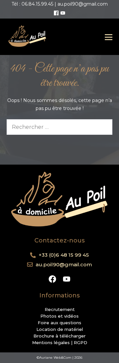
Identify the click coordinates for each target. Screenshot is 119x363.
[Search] (103, 127)
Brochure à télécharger (59, 335)
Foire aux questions (59, 322)
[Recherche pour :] (59, 127)
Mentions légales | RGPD (59, 342)
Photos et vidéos (59, 316)
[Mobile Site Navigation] (108, 37)
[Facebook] (56, 13)
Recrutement (60, 309)
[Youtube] (62, 13)
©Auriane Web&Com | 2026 (59, 357)
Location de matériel (59, 329)
